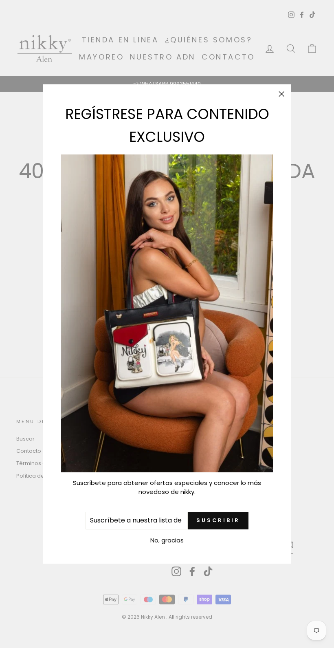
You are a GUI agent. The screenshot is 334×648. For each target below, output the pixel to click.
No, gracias (167, 540)
